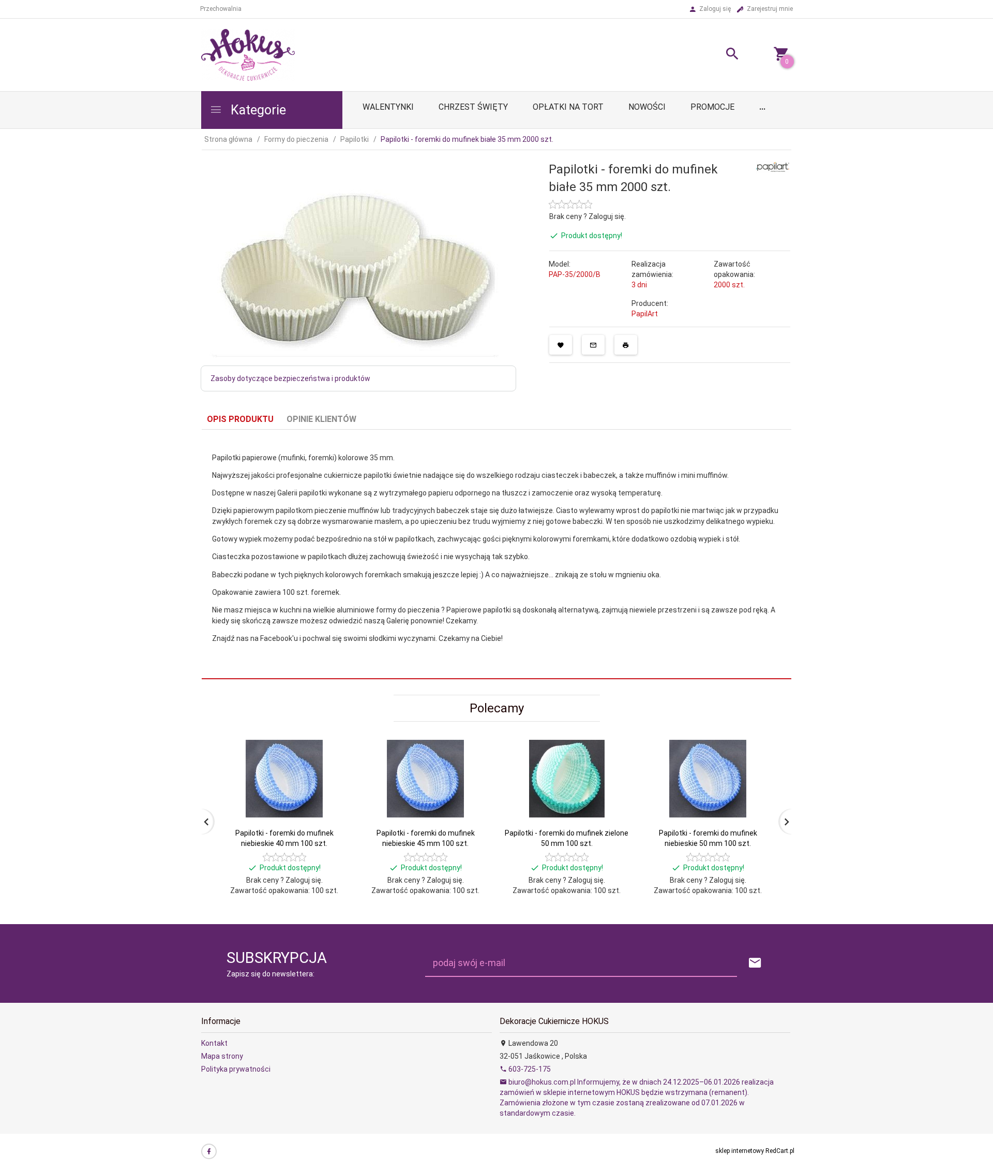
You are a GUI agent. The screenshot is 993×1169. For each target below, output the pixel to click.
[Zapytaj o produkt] (593, 345)
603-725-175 (529, 1069)
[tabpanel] (496, 554)
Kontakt (214, 1043)
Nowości (647, 107)
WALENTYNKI (388, 107)
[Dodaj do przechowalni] (560, 345)
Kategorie (257, 110)
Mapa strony (222, 1056)
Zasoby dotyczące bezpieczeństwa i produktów (290, 378)
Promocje (712, 107)
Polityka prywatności (235, 1069)
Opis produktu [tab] (240, 419)
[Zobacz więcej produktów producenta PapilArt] (772, 166)
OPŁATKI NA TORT (568, 107)
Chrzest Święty (473, 107)
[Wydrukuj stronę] (625, 345)
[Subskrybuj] (755, 963)
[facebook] (209, 1151)
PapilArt (644, 314)
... (762, 107)
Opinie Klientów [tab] (321, 419)
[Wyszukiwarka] (719, 55)
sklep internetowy (739, 1151)
